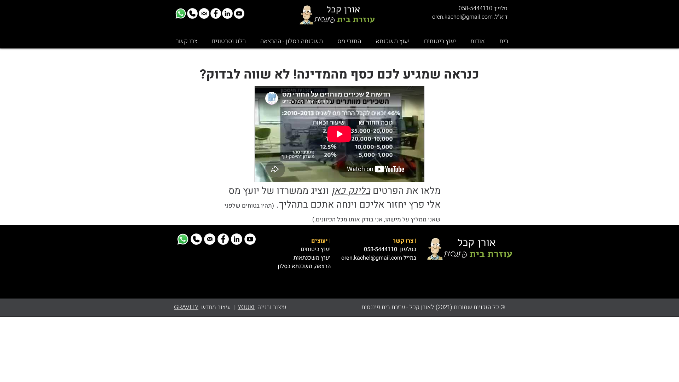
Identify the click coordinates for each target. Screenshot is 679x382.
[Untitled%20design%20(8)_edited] (192, 13)
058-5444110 (381, 249)
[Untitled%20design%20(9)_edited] (180, 13)
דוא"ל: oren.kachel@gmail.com (469, 17)
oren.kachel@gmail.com (371, 258)
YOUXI (246, 307)
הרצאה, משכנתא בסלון (304, 266)
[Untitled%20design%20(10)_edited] (204, 13)
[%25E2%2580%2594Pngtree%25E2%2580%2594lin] (227, 13)
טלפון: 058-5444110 (483, 8)
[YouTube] (239, 13)
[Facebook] (215, 13)
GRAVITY (186, 307)
